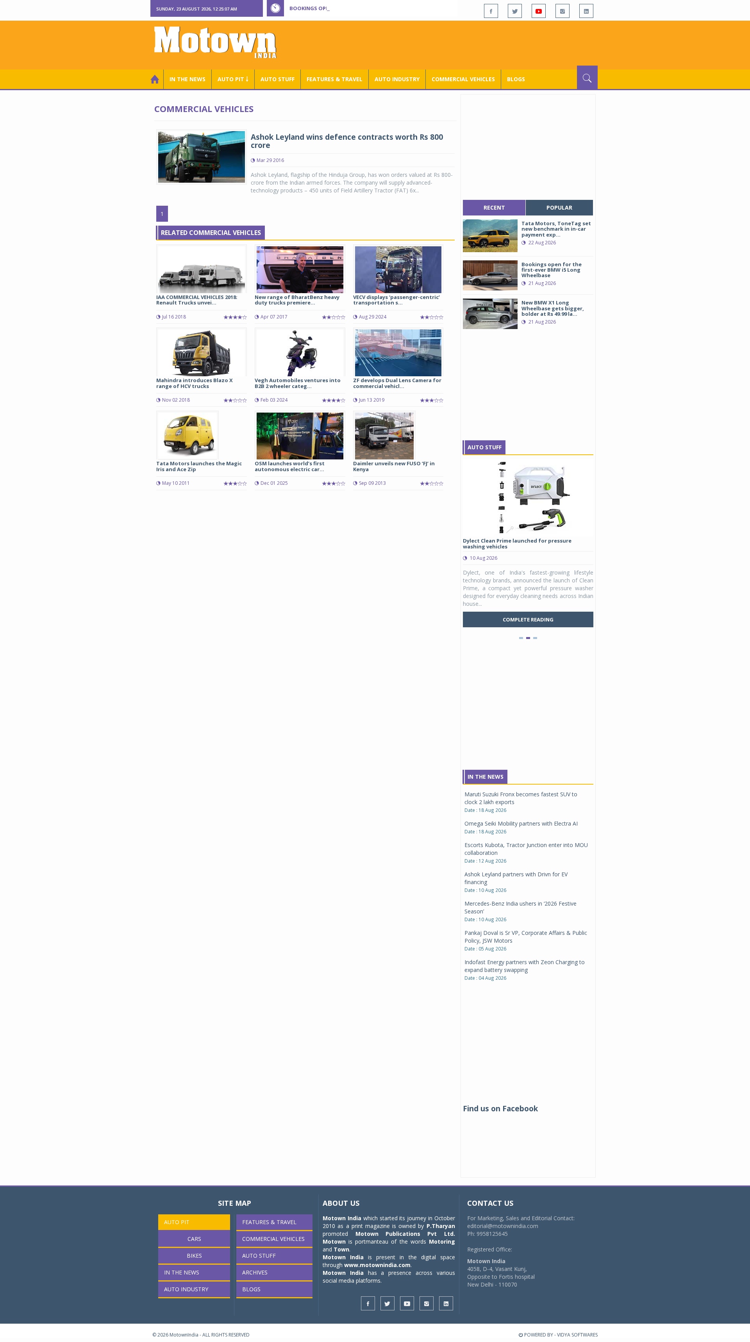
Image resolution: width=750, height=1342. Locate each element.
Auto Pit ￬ (233, 79)
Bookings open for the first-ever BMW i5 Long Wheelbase (370, 8)
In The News (486, 776)
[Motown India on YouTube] (539, 11)
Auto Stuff (278, 79)
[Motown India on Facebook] (491, 11)
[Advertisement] (455, 44)
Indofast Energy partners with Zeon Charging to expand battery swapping (524, 966)
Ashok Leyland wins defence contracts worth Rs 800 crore (347, 141)
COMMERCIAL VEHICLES (463, 79)
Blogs (516, 79)
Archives (255, 1272)
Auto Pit (176, 1222)
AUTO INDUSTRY (397, 79)
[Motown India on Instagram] (562, 11)
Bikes (194, 1255)
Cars (194, 1238)
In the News (187, 79)
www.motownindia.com (377, 1265)
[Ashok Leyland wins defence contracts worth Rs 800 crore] (201, 156)
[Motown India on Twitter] (515, 11)
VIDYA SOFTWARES (577, 1334)
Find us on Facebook (500, 1109)
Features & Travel (334, 79)
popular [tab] (559, 207)
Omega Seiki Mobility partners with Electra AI (521, 823)
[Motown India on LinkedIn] (586, 11)
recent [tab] (494, 207)
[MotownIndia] (220, 42)
